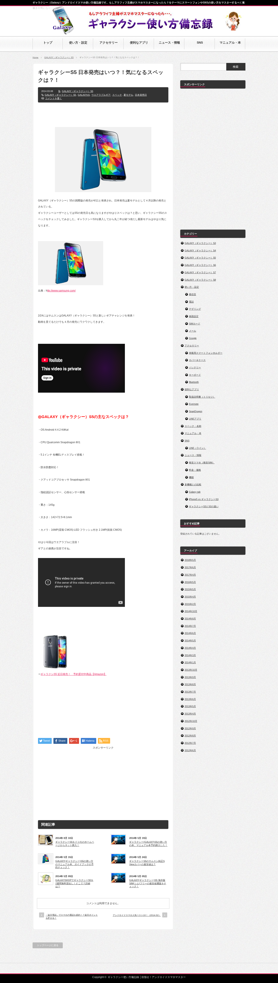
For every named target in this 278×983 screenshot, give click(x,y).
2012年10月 (191, 721)
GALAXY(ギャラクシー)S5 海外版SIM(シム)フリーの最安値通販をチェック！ (147, 883)
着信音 (192, 294)
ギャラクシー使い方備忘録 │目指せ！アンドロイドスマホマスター (147, 977)
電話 (191, 301)
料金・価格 (195, 470)
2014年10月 (191, 611)
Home (35, 57)
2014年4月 (190, 648)
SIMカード (194, 323)
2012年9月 (190, 728)
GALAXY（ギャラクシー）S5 (59, 57)
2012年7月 (190, 743)
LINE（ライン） (197, 448)
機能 (191, 477)
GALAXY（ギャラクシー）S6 (200, 265)
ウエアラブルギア (101, 95)
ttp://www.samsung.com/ (61, 290)
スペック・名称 (193, 426)
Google (193, 338)
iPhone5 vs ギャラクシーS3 (203, 499)
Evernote (194, 404)
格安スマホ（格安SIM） (202, 462)
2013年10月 (191, 670)
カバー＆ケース (197, 360)
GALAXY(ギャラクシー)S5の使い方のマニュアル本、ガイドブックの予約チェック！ (74, 864)
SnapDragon (195, 411)
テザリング (195, 309)
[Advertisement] (103, 114)
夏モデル (128, 95)
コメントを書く (53, 98)
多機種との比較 (193, 484)
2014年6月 (190, 633)
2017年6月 (190, 567)
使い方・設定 (192, 287)
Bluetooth (194, 382)
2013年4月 (190, 713)
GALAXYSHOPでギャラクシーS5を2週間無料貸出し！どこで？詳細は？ (74, 883)
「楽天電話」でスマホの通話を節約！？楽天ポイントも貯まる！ (72, 916)
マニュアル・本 (193, 433)
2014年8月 (190, 618)
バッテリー (195, 367)
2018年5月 (190, 560)
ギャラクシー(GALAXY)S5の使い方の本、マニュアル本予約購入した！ (148, 843)
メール (192, 330)
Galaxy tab (194, 492)
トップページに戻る (47, 945)
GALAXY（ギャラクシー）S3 (200, 243)
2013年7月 (190, 691)
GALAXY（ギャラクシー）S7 (200, 272)
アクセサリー (192, 345)
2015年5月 (190, 589)
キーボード (195, 375)
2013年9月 (190, 677)
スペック (117, 95)
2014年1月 (190, 662)
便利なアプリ (192, 389)
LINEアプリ (195, 418)
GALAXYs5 (84, 95)
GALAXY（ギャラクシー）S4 (200, 250)
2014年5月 (190, 640)
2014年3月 (190, 655)
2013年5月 (190, 706)
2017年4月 (190, 574)
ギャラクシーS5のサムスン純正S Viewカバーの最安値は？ (147, 862)
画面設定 (194, 316)
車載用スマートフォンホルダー (205, 353)
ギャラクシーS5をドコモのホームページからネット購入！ (74, 843)
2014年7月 (190, 626)
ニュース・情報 (193, 455)
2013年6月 (190, 699)
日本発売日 (141, 95)
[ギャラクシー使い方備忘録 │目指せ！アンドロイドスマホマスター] (65, 32)
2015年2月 (190, 604)
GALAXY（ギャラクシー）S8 (200, 279)
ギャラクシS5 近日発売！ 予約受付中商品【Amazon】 (73, 674)
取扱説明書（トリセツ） (202, 396)
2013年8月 (190, 684)
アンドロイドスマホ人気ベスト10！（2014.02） (137, 915)
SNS (187, 440)
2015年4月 (190, 596)
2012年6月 (190, 750)
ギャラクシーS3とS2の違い (203, 506)
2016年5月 (190, 582)
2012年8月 (190, 735)
